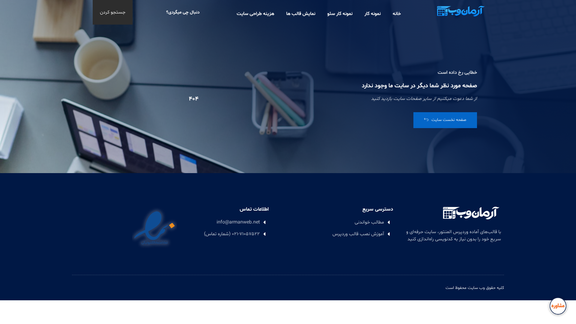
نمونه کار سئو (339, 13)
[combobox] (165, 12)
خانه (397, 13)
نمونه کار (372, 13)
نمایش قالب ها (300, 13)
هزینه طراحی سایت (255, 13)
